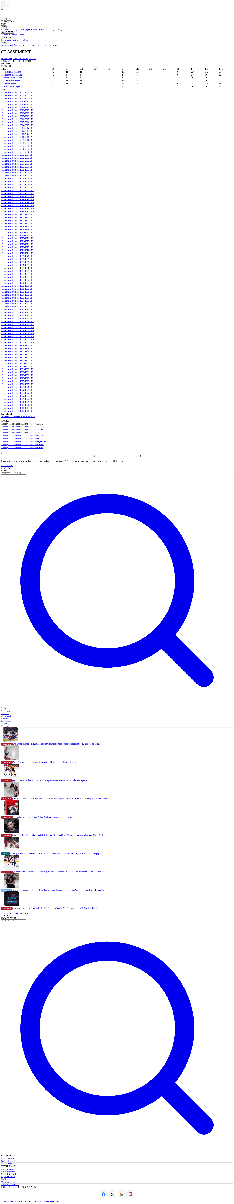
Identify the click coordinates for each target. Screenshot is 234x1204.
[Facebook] (104, 1194)
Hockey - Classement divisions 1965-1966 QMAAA (24, 441)
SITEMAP (54, 1201)
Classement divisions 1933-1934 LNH (17, 363)
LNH (4, 27)
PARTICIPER (7, 465)
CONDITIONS (8, 1201)
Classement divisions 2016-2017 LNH (17, 119)
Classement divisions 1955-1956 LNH (17, 298)
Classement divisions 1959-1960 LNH (17, 286)
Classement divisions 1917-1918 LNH (17, 411)
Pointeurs (15, 40)
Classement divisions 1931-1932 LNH (17, 369)
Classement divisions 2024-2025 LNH (17, 95)
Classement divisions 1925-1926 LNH (17, 387)
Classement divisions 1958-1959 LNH (17, 289)
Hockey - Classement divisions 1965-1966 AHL (22, 427)
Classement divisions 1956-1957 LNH (17, 295)
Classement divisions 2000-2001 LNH (17, 164)
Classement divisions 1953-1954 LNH (17, 304)
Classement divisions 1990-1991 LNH (17, 193)
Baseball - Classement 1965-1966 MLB (18, 416)
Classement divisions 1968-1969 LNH (17, 259)
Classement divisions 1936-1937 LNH (17, 354)
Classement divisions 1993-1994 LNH (17, 185)
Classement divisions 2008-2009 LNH (17, 143)
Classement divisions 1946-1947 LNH (17, 324)
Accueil (4, 29)
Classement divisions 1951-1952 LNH (17, 310)
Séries (21, 35)
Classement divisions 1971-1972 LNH (17, 250)
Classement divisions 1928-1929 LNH (17, 378)
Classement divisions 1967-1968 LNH (17, 262)
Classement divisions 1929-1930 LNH (17, 375)
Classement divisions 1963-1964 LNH (17, 274)
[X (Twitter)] (112, 1194)
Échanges (60, 29)
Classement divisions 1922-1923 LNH (17, 396)
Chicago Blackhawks (13, 75)
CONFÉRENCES (20, 58)
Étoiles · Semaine (37, 45)
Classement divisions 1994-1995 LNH (17, 182)
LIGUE (32, 58)
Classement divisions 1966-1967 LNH (17, 265)
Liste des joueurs (15, 29)
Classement (6, 40)
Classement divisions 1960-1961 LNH (17, 283)
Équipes (26, 29)
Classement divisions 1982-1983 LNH (17, 217)
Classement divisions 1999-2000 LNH (17, 167)
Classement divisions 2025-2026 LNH (17, 92)
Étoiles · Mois (51, 45)
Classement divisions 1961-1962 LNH (17, 280)
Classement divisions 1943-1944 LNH (17, 333)
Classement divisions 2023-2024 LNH (17, 98)
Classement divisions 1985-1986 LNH (17, 208)
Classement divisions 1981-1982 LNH (17, 220)
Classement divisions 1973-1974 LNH (17, 244)
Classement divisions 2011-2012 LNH (17, 134)
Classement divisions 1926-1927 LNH (17, 384)
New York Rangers (12, 87)
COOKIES (40, 1201)
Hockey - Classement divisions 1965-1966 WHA (22, 444)
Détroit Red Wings (12, 81)
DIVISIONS (6, 58)
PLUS (4, 43)
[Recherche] (5, 5)
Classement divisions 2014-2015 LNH (17, 125)
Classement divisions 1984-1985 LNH (17, 211)
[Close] (2, 8)
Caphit (42, 29)
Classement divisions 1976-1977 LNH (17, 235)
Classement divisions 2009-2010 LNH (17, 140)
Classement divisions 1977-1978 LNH (17, 232)
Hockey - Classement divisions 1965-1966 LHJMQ (23, 436)
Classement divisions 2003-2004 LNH (17, 155)
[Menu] (2, 5)
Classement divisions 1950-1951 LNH (17, 313)
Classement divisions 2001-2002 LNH (17, 161)
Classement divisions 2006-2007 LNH (17, 149)
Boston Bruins (10, 84)
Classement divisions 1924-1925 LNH (17, 390)
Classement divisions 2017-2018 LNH (17, 116)
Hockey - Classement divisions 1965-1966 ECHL (22, 430)
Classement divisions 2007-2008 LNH (17, 146)
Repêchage (50, 29)
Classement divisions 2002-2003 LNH (17, 158)
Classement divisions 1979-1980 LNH (17, 226)
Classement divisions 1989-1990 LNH (17, 196)
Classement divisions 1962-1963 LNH (17, 277)
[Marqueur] (117, 14)
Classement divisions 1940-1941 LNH (17, 342)
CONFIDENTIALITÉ (25, 1201)
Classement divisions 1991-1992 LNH (17, 190)
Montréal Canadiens (12, 72)
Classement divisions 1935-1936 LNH (17, 357)
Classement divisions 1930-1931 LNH (17, 372)
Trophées (5, 45)
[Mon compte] (10, 19)
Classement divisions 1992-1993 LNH (17, 187)
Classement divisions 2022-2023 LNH (17, 101)
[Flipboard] (130, 1194)
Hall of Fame (23, 45)
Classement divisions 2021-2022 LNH (17, 104)
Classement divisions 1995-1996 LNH (17, 179)
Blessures (35, 29)
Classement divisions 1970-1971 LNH (17, 253)
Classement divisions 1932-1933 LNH (17, 366)
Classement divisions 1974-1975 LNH (17, 241)
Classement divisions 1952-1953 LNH (17, 307)
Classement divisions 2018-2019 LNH (17, 113)
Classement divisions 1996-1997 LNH (17, 176)
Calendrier (5, 35)
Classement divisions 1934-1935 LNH (17, 360)
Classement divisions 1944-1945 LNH (17, 330)
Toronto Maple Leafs (13, 78)
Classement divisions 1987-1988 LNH (17, 202)
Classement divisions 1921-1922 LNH (17, 399)
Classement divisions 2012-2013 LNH (17, 131)
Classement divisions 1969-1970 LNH (17, 256)
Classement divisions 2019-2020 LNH (17, 110)
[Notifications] (7, 19)
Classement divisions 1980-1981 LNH (17, 223)
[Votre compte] (8, 5)
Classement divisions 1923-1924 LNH (17, 393)
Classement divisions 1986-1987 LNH (17, 205)
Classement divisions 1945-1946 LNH (17, 327)
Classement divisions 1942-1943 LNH (17, 336)
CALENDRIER (7, 32)
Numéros (13, 45)
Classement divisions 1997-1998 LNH (17, 173)
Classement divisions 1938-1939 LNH (17, 348)
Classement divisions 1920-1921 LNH (17, 402)
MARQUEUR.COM (10, 1184)
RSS (47, 1201)
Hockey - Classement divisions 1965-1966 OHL (22, 439)
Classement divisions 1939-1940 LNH (17, 345)
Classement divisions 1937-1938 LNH (17, 351)
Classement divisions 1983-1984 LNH (17, 214)
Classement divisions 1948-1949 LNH (17, 318)
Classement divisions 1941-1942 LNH (17, 339)
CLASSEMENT (8, 37)
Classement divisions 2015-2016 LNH (17, 122)
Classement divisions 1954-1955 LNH (17, 301)
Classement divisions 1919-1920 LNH (17, 405)
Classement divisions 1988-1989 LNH (17, 199)
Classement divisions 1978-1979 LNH (17, 229)
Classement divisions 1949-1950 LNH (17, 315)
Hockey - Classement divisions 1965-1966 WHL (22, 447)
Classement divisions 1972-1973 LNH (17, 247)
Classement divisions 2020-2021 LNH (17, 107)
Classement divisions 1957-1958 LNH (17, 292)
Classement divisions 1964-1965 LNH (17, 271)
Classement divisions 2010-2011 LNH (17, 137)
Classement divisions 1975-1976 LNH (17, 238)
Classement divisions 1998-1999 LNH (17, 170)
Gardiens (24, 40)
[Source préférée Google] (121, 1194)
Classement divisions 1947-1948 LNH (17, 321)
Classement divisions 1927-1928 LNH (17, 381)
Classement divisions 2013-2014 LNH (17, 128)
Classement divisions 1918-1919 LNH (17, 408)
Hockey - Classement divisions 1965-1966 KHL (22, 433)
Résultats (14, 35)
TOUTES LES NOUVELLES (14, 913)
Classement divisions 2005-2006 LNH (17, 152)
